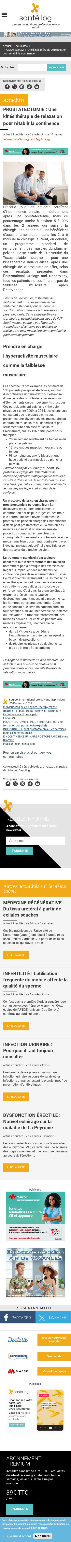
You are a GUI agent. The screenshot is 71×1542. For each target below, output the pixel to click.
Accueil (7, 46)
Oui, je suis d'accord (17, 1536)
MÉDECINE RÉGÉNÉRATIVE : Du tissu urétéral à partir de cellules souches (33, 909)
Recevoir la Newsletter (35, 1308)
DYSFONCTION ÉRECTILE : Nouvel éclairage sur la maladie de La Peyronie (32, 1121)
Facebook (7, 86)
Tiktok (29, 86)
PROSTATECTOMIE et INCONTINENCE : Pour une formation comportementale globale (33, 723)
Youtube (37, 783)
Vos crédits (54, 1356)
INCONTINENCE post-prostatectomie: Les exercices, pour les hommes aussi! (34, 731)
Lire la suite (16, 955)
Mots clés (7, 67)
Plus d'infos (39, 1528)
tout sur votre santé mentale (54, 1339)
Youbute (36, 86)
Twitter (14, 86)
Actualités (21, 46)
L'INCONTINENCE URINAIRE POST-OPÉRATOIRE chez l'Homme (35, 738)
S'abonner (19, 851)
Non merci (42, 1536)
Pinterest (21, 86)
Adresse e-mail (17, 834)
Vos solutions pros (54, 1371)
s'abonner (19, 1509)
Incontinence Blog (25, 744)
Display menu (4, 14)
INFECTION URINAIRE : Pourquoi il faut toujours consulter (28, 1050)
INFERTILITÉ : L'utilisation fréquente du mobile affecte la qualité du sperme (35, 979)
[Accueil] (35, 8)
